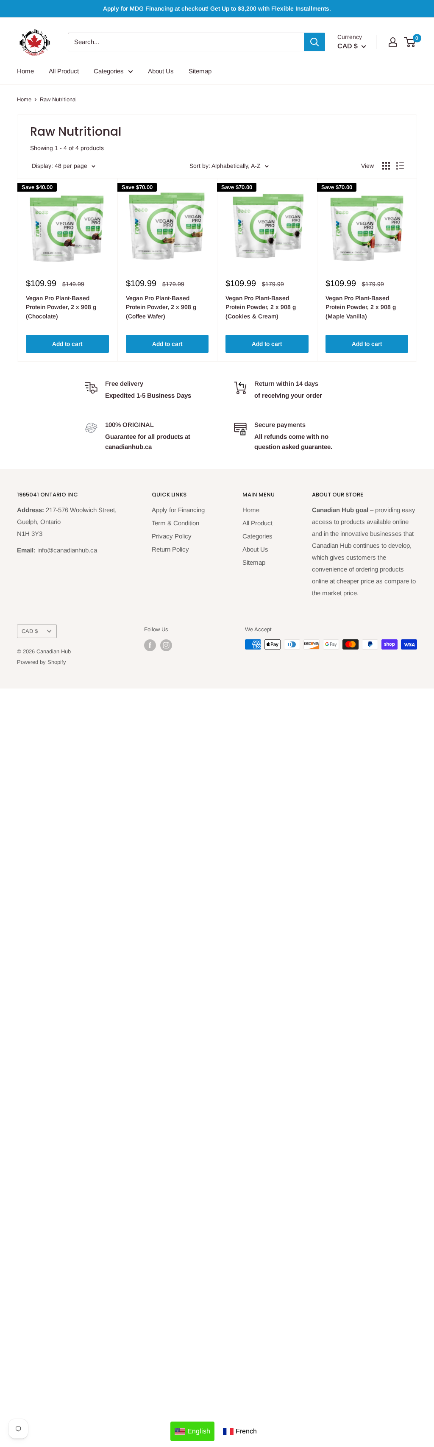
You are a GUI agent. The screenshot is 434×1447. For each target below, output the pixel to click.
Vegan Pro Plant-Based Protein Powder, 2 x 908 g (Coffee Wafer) (161, 307)
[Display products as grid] (386, 166)
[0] (410, 42)
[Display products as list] (400, 166)
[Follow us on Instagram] (166, 645)
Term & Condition (175, 523)
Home (25, 71)
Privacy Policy (172, 536)
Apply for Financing (178, 509)
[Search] (314, 42)
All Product (64, 71)
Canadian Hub (53, 651)
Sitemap (200, 71)
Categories (109, 71)
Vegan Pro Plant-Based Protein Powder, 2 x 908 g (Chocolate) (61, 307)
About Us (161, 71)
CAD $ (30, 631)
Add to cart (67, 343)
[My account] (393, 42)
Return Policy (170, 549)
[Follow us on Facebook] (150, 645)
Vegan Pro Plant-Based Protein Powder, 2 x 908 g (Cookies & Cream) (260, 307)
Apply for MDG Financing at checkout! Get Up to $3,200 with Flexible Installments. (217, 8)
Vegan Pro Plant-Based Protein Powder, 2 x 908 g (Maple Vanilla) (361, 307)
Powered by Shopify (41, 662)
